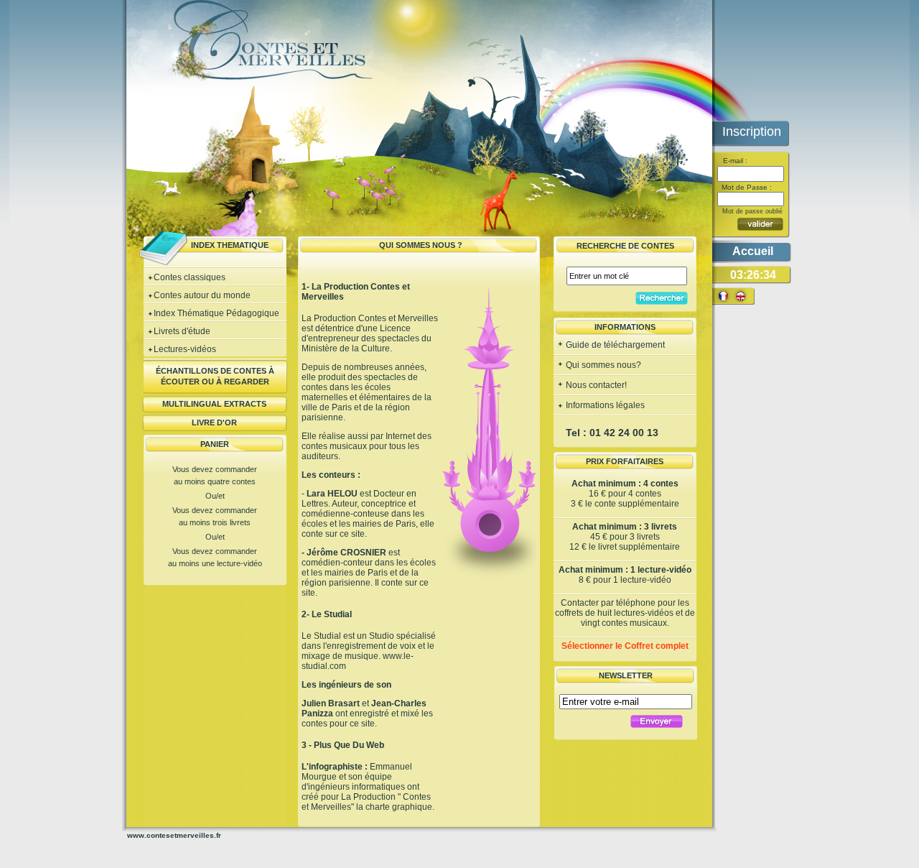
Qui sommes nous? (602, 365)
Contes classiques (189, 277)
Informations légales (604, 405)
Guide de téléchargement (614, 345)
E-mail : (734, 161)
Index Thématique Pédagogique (216, 313)
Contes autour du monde (202, 295)
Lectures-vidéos (185, 349)
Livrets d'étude (182, 331)
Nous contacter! (595, 385)
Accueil (752, 251)
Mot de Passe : (745, 187)
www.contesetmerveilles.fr (174, 835)
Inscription (751, 131)
